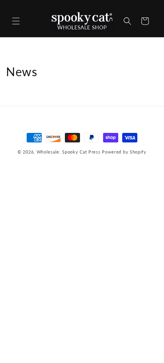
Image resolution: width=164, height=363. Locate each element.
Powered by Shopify (124, 151)
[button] (16, 21)
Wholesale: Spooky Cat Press (69, 151)
